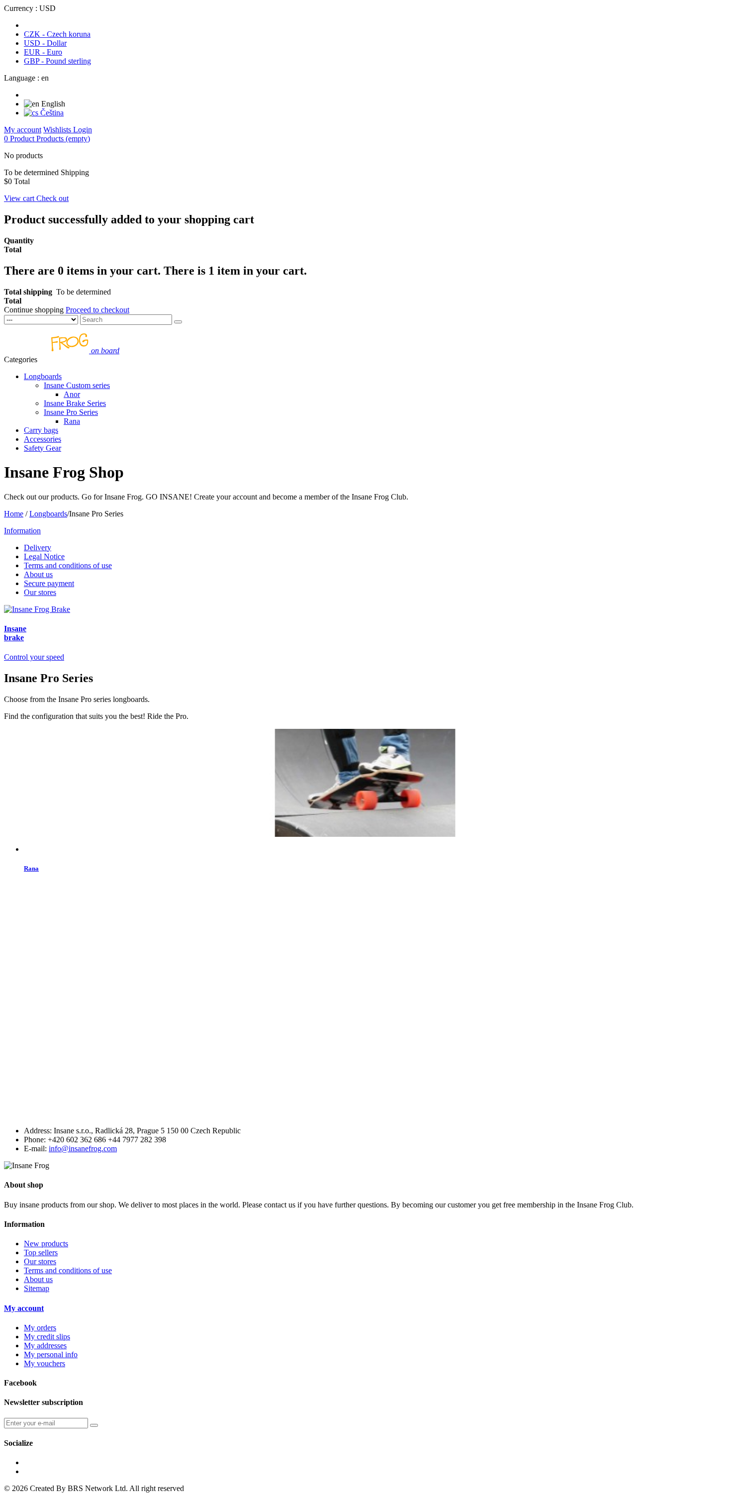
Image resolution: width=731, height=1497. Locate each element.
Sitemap (36, 1288)
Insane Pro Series (71, 412)
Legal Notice (44, 556)
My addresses (45, 1345)
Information (22, 530)
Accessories (42, 439)
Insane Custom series (77, 385)
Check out (52, 198)
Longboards (43, 376)
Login (82, 129)
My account (24, 1308)
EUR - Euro (43, 52)
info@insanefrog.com (83, 1148)
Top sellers (41, 1252)
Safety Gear (42, 448)
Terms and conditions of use (68, 565)
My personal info (51, 1354)
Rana (72, 421)
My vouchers (44, 1363)
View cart (20, 198)
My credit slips (47, 1336)
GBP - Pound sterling (57, 61)
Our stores (40, 592)
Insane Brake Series (75, 403)
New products (46, 1243)
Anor (72, 394)
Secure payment (49, 583)
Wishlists (58, 129)
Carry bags (41, 430)
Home (13, 513)
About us (38, 574)
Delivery (37, 547)
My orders (40, 1327)
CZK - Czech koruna (57, 34)
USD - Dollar (45, 43)
